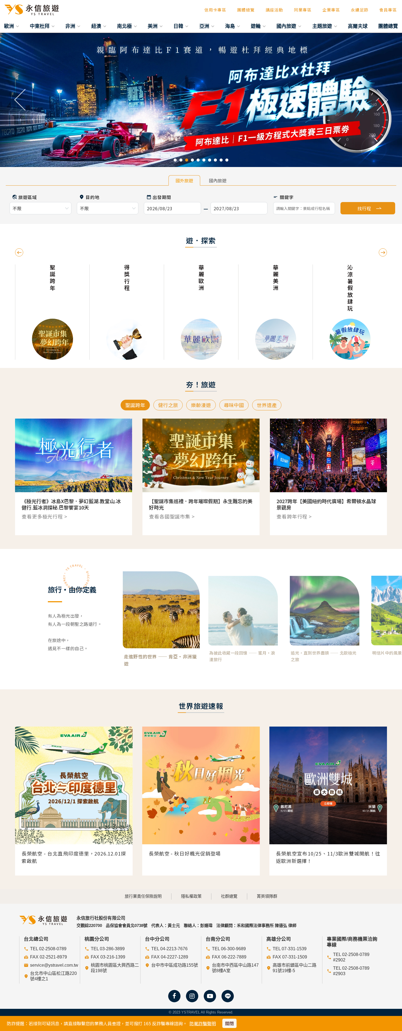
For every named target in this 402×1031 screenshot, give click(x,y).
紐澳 (97, 26)
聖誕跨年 (135, 404)
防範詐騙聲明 (203, 1023)
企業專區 (331, 10)
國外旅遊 (184, 180)
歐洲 (9, 26)
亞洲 (205, 26)
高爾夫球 (358, 26)
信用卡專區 (215, 10)
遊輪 (256, 26)
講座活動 (274, 10)
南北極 (125, 26)
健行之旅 (168, 404)
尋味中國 (234, 404)
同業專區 (302, 10)
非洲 (71, 26)
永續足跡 (359, 10)
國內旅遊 (287, 26)
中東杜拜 (40, 26)
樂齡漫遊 (201, 404)
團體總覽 (246, 10)
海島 (230, 26)
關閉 (229, 1023)
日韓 (179, 26)
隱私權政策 (191, 896)
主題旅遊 (322, 26)
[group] (52, 312)
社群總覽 (229, 896)
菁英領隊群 (267, 896)
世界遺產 (267, 404)
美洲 (153, 26)
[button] (20, 100)
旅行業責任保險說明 (143, 896)
